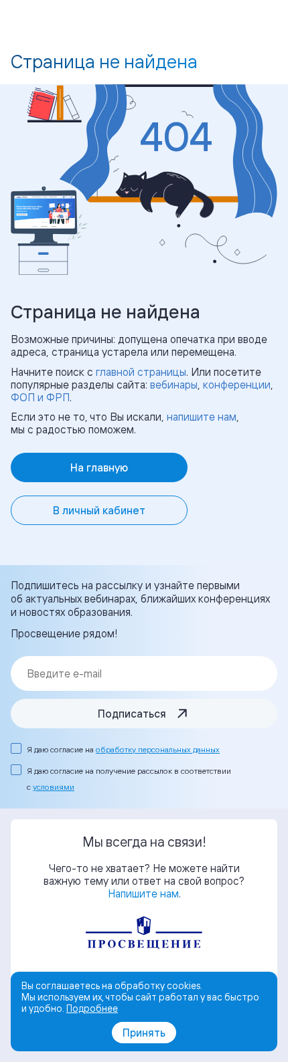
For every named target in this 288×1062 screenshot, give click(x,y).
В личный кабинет (99, 510)
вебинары (174, 384)
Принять (144, 1032)
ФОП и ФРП (40, 397)
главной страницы (141, 372)
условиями (53, 787)
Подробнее (92, 1008)
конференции (237, 384)
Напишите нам (143, 893)
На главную (99, 467)
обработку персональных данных (158, 749)
